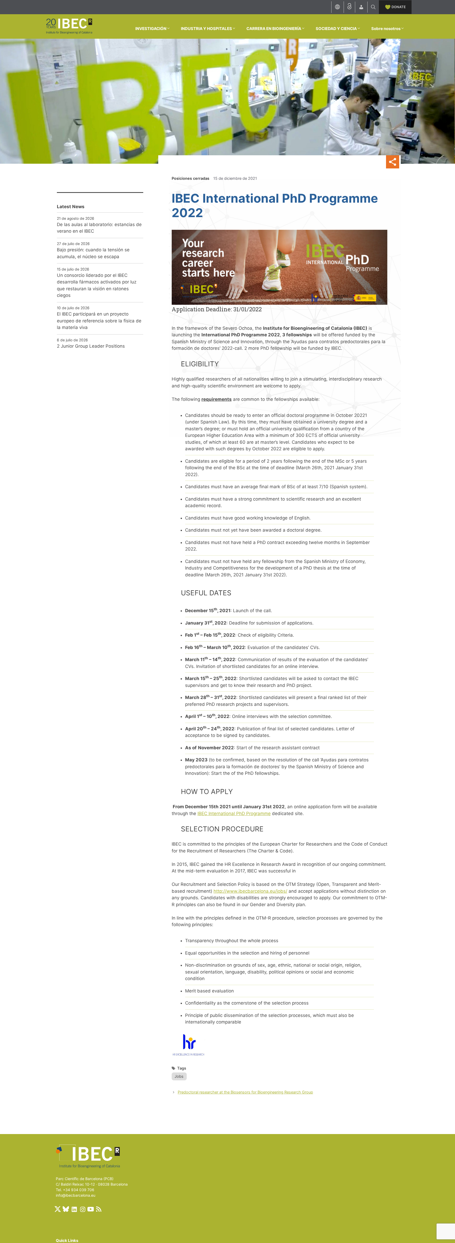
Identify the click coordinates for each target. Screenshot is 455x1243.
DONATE (399, 7)
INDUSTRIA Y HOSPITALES (206, 28)
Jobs (179, 1076)
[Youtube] (90, 1209)
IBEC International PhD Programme (234, 813)
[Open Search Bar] (373, 7)
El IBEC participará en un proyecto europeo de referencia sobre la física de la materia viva (99, 320)
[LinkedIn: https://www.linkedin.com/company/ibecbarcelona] (74, 1209)
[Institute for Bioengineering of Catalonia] (69, 26)
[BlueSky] (66, 1209)
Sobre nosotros (385, 28)
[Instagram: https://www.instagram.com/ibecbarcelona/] (82, 1209)
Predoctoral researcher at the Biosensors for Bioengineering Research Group (245, 1092)
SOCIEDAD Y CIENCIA (336, 28)
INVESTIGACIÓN (150, 28)
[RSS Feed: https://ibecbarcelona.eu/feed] (99, 1209)
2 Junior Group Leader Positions (91, 346)
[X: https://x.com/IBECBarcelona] (58, 1209)
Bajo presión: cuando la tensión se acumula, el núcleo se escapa (93, 253)
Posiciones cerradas (190, 178)
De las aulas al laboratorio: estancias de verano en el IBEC (99, 228)
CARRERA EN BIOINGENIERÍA (273, 28)
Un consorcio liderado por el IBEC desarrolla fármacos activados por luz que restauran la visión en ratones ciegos (96, 285)
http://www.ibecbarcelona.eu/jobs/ (250, 891)
